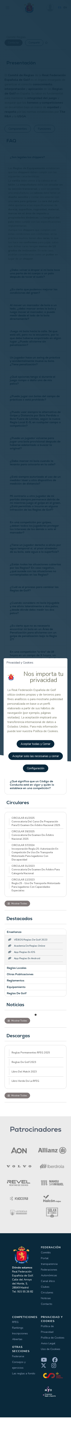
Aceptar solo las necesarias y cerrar (35, 756)
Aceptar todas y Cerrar (35, 744)
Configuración (35, 768)
